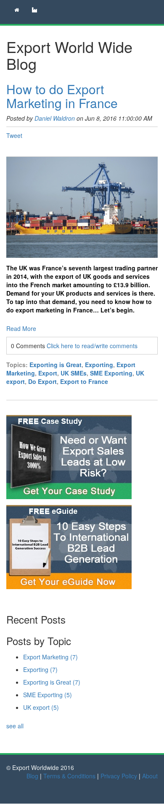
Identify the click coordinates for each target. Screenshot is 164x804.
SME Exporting (111, 373)
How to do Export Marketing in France (62, 96)
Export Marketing (50, 657)
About (150, 776)
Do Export (42, 381)
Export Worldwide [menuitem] (15, 10)
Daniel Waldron (54, 118)
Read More (21, 328)
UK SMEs (74, 373)
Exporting (99, 364)
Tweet (14, 135)
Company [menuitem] (35, 10)
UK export (41, 707)
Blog (32, 776)
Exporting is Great (55, 364)
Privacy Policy (119, 776)
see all (15, 726)
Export (47, 373)
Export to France (84, 381)
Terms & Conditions (69, 776)
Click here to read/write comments (92, 345)
